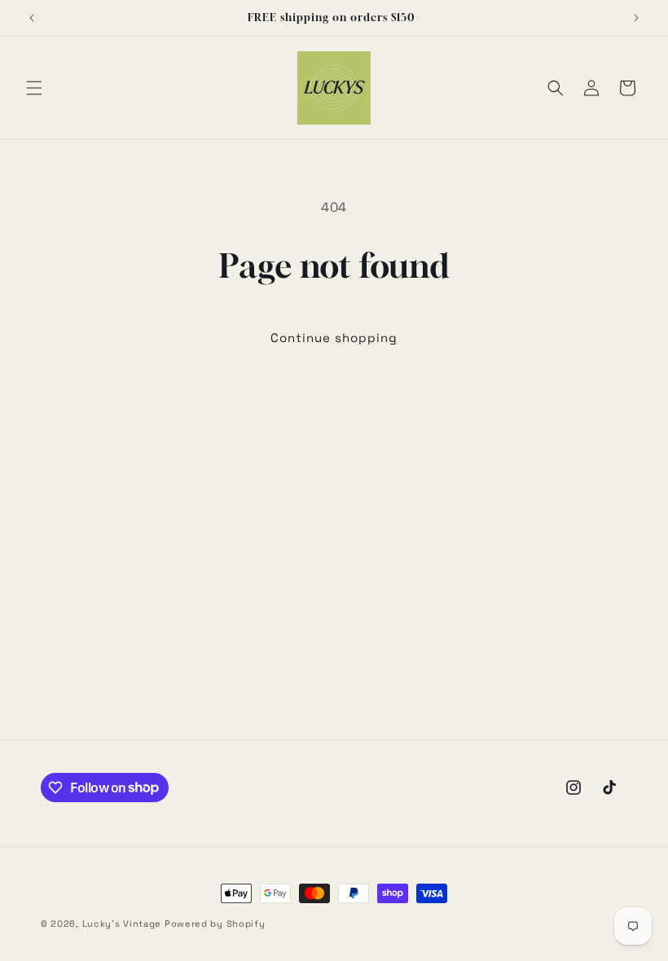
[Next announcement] (636, 18)
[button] (34, 88)
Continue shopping (334, 337)
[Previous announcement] (32, 18)
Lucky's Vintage (122, 923)
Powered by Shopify (215, 923)
